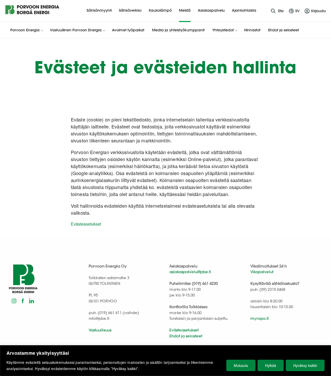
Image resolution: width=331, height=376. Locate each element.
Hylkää (270, 365)
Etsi (280, 11)
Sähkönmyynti (99, 10)
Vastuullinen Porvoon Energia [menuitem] (76, 30)
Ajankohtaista (244, 10)
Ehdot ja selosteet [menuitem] (283, 30)
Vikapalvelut (261, 271)
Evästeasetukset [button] (86, 224)
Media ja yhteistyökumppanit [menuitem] (178, 30)
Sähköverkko (130, 10)
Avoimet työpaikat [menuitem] (128, 30)
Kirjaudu (318, 11)
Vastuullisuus (100, 330)
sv (297, 11)
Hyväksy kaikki (305, 365)
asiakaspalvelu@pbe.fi (190, 271)
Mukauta (241, 365)
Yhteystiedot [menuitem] (223, 30)
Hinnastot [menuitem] (252, 30)
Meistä (185, 10)
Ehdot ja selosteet (185, 336)
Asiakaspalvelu (211, 10)
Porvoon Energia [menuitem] (25, 30)
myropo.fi (259, 318)
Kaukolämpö (160, 10)
